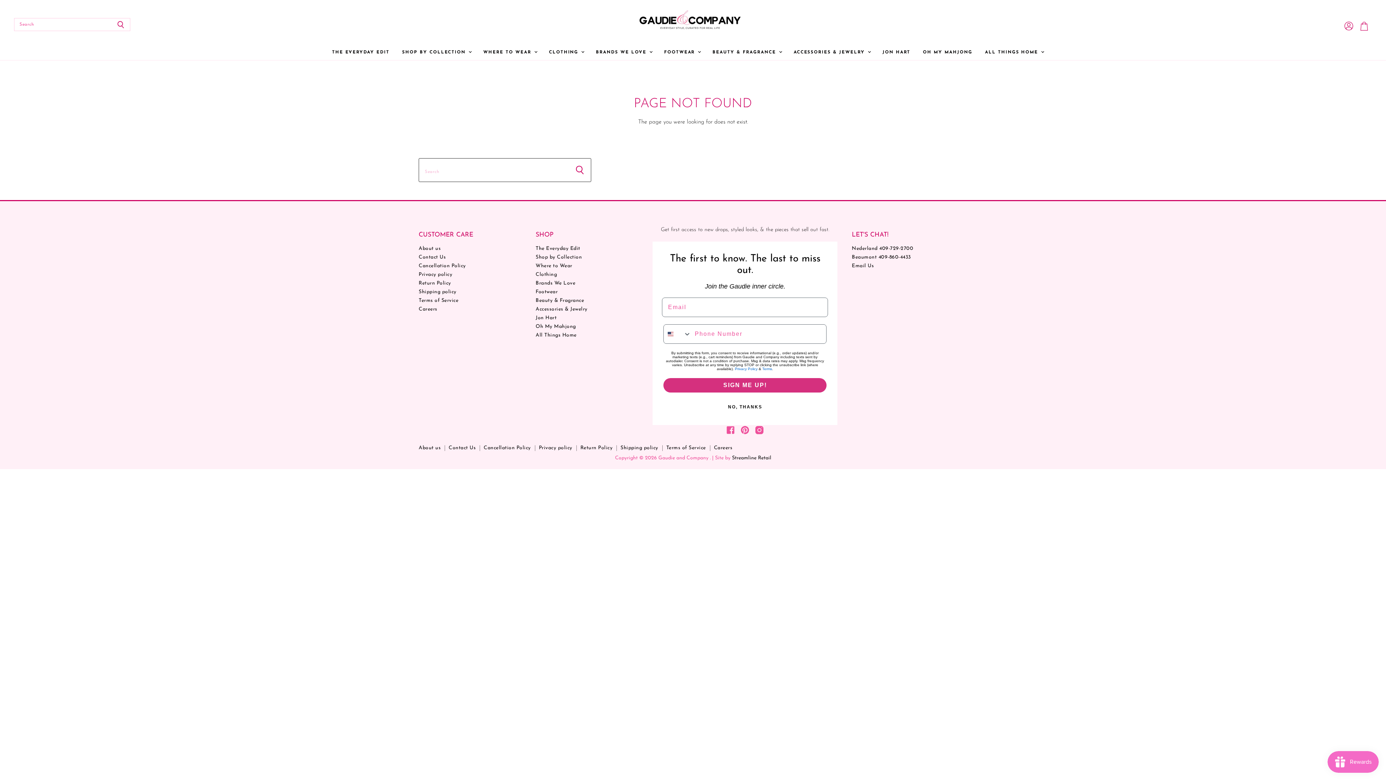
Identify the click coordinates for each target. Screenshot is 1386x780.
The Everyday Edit (360, 52)
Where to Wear (508, 52)
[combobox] (677, 334)
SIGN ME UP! (745, 385)
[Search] (120, 24)
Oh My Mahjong (947, 52)
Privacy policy (435, 274)
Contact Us (432, 257)
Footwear (680, 52)
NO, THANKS (745, 407)
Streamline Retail (751, 458)
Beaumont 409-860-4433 (881, 257)
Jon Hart (896, 52)
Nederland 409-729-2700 (882, 248)
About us (430, 248)
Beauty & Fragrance (745, 52)
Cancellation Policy (442, 266)
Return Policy (435, 283)
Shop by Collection (435, 52)
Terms (767, 369)
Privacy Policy (746, 369)
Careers (428, 309)
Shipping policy (438, 292)
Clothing (565, 52)
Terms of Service (438, 300)
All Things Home (1012, 52)
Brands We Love (622, 52)
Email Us (863, 266)
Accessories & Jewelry (830, 52)
